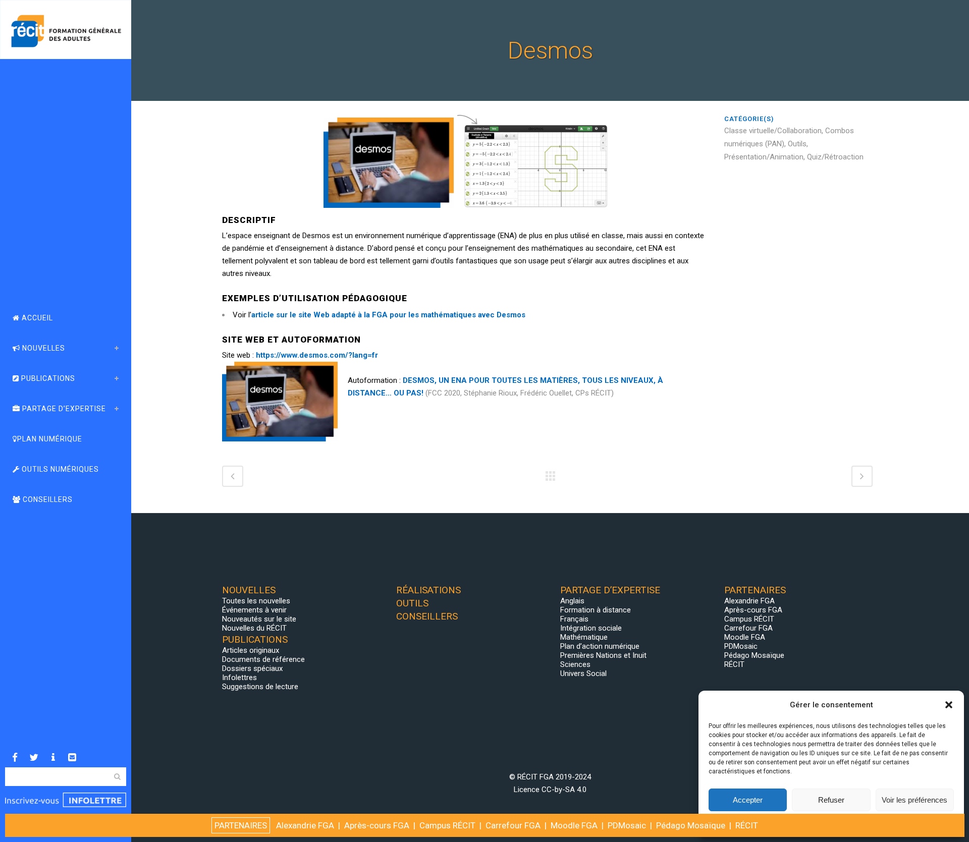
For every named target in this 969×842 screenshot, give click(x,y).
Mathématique (584, 637)
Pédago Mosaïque (754, 655)
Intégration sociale (591, 628)
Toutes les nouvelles (256, 600)
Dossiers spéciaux (252, 668)
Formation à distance (595, 609)
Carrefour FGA (748, 628)
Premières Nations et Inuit (603, 655)
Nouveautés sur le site (259, 619)
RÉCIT (734, 664)
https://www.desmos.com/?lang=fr (318, 355)
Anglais (572, 600)
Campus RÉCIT (749, 619)
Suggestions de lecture (260, 686)
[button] (949, 705)
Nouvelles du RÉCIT (254, 628)
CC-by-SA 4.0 (564, 789)
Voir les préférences (914, 800)
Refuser (831, 800)
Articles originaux (250, 650)
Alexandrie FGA (749, 600)
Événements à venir (254, 609)
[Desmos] (223, 107)
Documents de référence (263, 659)
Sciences (575, 664)
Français (574, 619)
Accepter (748, 800)
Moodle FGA (744, 637)
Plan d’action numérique (599, 646)
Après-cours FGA (753, 609)
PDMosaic (741, 646)
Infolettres (239, 677)
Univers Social (583, 673)
